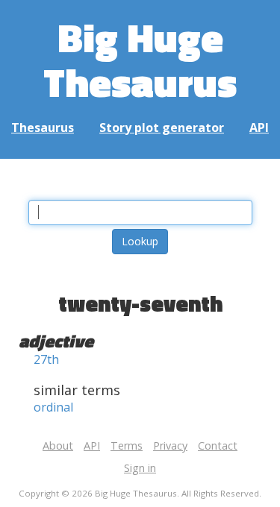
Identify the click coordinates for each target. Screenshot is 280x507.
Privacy (170, 445)
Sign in (140, 468)
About (58, 445)
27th (46, 359)
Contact (217, 445)
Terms (127, 445)
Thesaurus (42, 127)
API (259, 127)
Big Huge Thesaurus (140, 59)
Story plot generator (161, 127)
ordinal (53, 407)
